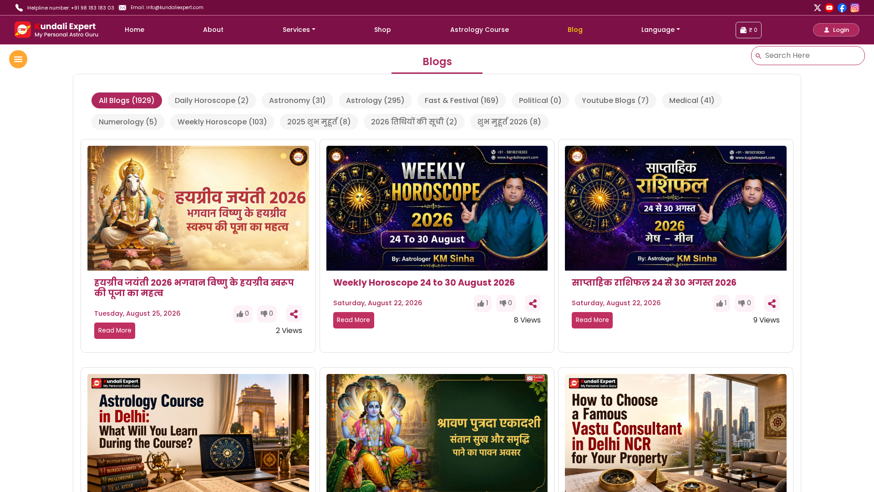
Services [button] (296, 29)
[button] (836, 29)
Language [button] (658, 29)
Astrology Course (479, 29)
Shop (382, 29)
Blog (575, 29)
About (213, 29)
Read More (115, 330)
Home (134, 29)
